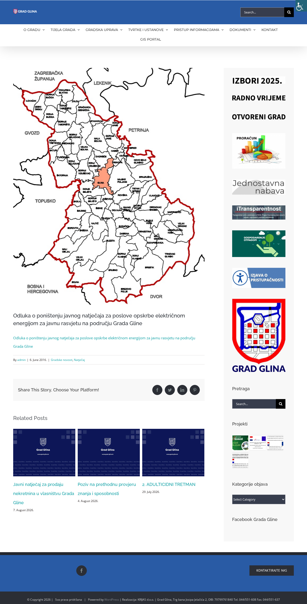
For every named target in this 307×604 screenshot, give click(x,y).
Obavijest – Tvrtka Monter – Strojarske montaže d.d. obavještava (170, 493)
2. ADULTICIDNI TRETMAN (104, 484)
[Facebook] (81, 570)
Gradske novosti (61, 360)
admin (21, 360)
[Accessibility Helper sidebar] (301, 6)
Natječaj (79, 360)
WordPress (111, 600)
